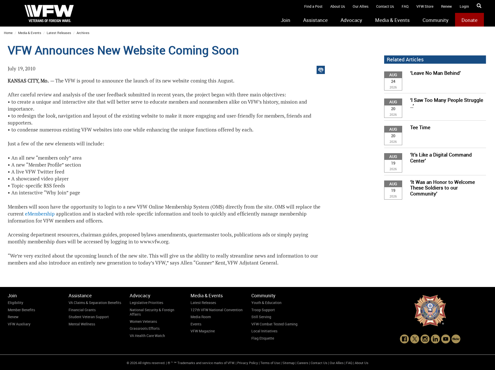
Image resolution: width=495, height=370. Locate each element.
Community (436, 20)
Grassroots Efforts (145, 328)
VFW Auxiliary (19, 324)
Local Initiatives (264, 330)
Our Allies (360, 6)
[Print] (321, 68)
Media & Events (392, 20)
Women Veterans (143, 321)
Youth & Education (266, 302)
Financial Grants (82, 309)
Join (285, 20)
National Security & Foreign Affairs (152, 312)
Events (196, 324)
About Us (337, 6)
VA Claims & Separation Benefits (95, 302)
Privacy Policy (247, 362)
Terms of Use (270, 362)
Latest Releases (59, 32)
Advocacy (351, 20)
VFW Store (424, 6)
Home (8, 32)
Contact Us (385, 6)
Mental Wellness (82, 324)
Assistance (315, 20)
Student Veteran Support (89, 316)
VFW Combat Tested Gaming (274, 324)
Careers (302, 362)
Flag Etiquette (262, 338)
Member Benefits (21, 309)
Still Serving (261, 316)
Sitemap (288, 362)
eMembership (40, 214)
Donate (469, 20)
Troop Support (263, 309)
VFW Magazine (203, 330)
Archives (83, 32)
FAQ (405, 6)
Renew (446, 6)
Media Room (201, 316)
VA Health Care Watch (147, 335)
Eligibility (15, 302)
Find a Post (313, 6)
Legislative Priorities (146, 302)
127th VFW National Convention (217, 309)
